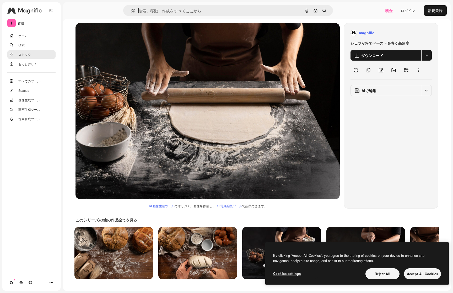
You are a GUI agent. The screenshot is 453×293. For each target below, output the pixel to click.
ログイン (408, 10)
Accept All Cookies (422, 273)
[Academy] (21, 282)
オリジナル (111, 33)
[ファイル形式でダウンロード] (426, 55)
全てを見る (128, 219)
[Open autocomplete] (130, 11)
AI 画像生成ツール (162, 206)
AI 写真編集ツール (229, 206)
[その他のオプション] (418, 70)
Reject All (382, 273)
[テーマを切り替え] (30, 282)
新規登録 (435, 10)
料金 (389, 10)
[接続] (11, 282)
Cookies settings (287, 273)
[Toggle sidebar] (51, 10)
